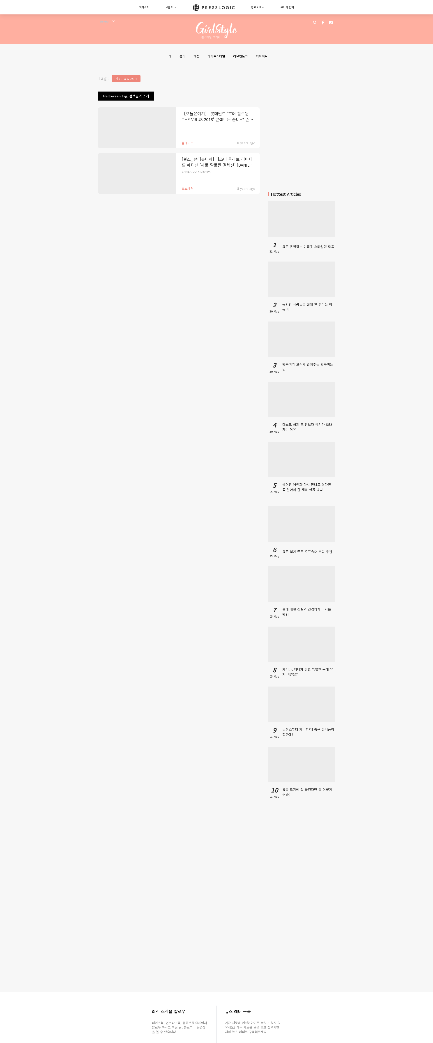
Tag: (104, 78)
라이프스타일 (216, 56)
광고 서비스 (257, 7)
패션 (196, 56)
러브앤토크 (240, 56)
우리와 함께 (287, 7)
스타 (168, 56)
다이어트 (262, 56)
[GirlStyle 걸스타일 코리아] (216, 30)
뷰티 (182, 56)
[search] (315, 23)
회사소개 (144, 7)
